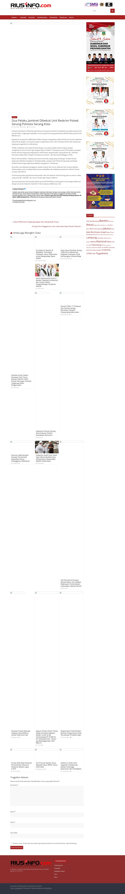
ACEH (88, 221)
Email (12, 822)
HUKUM (110, 225)
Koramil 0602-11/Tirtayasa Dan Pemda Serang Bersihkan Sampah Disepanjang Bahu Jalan (71, 309)
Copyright (57, 868)
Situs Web (13, 833)
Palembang (96, 245)
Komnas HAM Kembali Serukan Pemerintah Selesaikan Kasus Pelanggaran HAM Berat (20, 458)
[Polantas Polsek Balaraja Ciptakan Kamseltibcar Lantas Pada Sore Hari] (17, 593)
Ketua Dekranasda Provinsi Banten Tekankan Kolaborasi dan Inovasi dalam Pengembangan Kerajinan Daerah (47, 282)
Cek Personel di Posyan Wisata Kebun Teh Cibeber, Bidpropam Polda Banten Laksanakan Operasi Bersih (71, 583)
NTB (113, 242)
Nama (13, 812)
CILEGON (102, 225)
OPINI (89, 245)
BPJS (99, 225)
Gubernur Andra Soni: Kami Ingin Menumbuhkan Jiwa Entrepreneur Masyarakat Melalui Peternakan (46, 458)
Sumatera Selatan (95, 250)
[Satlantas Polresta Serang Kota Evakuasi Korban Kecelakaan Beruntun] (42, 293)
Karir (55, 874)
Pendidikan (53, 17)
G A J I (106, 225)
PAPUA (103, 245)
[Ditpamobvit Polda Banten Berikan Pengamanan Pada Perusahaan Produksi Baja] (72, 593)
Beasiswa (111, 221)
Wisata (71, 17)
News (109, 241)
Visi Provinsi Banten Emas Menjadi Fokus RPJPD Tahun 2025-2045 (47, 765)
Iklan (87, 229)
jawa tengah (101, 232)
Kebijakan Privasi (59, 871)
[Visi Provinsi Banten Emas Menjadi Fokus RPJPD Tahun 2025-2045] (47, 750)
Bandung (96, 221)
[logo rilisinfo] (31, 860)
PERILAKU (88, 247)
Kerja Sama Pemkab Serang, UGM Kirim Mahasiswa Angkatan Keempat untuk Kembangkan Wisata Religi (71, 253)
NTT (87, 245)
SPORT (106, 247)
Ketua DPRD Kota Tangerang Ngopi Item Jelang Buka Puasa (35, 222)
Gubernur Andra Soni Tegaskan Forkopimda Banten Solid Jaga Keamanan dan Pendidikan (71, 766)
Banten (14, 117)
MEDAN (93, 242)
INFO (91, 229)
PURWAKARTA (94, 247)
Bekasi (90, 224)
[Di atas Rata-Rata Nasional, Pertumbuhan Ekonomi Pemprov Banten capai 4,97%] (22, 750)
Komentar (14, 785)
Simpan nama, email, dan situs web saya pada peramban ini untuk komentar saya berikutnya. (45, 843)
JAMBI (112, 229)
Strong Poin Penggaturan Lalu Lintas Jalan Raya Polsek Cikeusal (57, 226)
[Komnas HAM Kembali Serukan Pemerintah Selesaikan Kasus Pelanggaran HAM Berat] (22, 442)
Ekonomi (23, 17)
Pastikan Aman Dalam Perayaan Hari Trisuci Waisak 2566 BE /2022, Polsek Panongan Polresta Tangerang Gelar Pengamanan (21, 380)
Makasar (109, 238)
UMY (94, 253)
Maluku (88, 242)
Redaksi (24, 127)
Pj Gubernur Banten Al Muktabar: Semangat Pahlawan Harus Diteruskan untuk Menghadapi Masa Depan (46, 254)
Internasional (42, 17)
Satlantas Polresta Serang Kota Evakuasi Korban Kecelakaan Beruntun (46, 433)
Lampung (91, 237)
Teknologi (63, 17)
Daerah (14, 17)
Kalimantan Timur (108, 234)
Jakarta (107, 228)
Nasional (31, 17)
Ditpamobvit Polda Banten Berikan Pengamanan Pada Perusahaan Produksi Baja (71, 733)
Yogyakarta (102, 253)
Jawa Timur (110, 232)
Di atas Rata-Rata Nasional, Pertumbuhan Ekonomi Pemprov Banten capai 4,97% (21, 766)
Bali (91, 221)
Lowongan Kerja (102, 238)
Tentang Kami (58, 865)
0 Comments (32, 127)
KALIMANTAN (90, 234)
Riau (99, 247)
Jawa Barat (91, 232)
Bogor (95, 225)
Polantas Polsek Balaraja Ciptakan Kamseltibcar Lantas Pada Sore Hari (20, 733)
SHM (102, 247)
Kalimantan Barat (99, 234)
